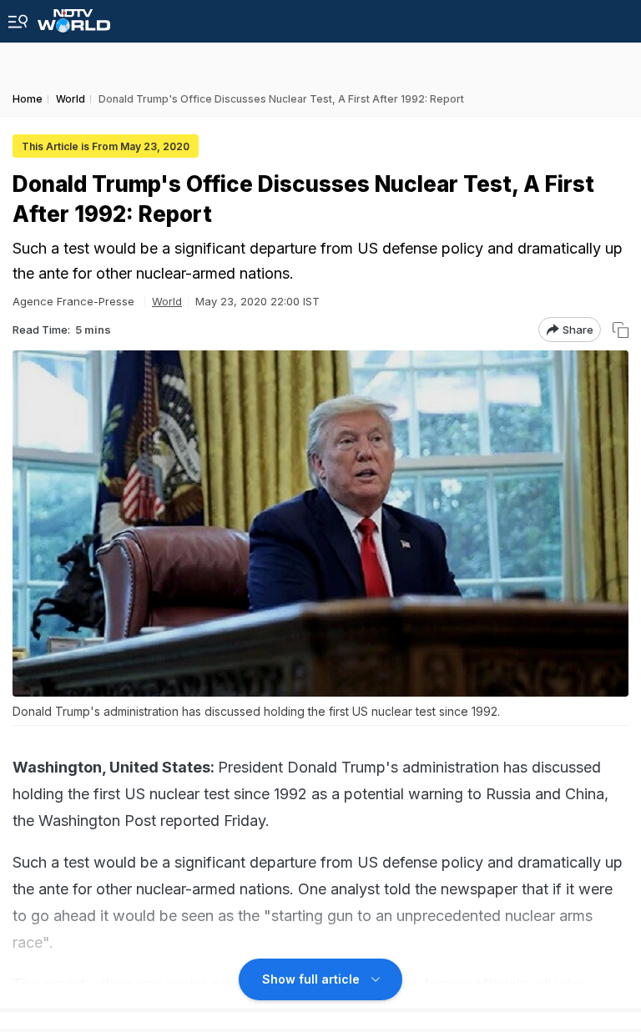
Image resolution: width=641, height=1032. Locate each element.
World (167, 301)
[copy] (620, 330)
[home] (74, 16)
